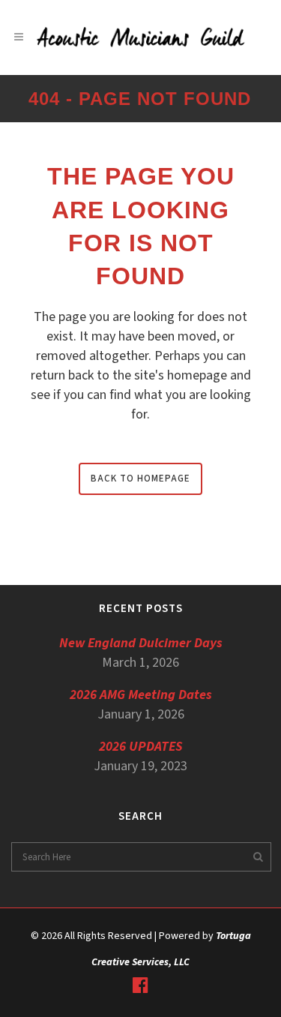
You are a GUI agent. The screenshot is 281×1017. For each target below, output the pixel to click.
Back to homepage (140, 478)
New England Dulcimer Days (141, 643)
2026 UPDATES (141, 746)
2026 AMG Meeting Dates (141, 695)
